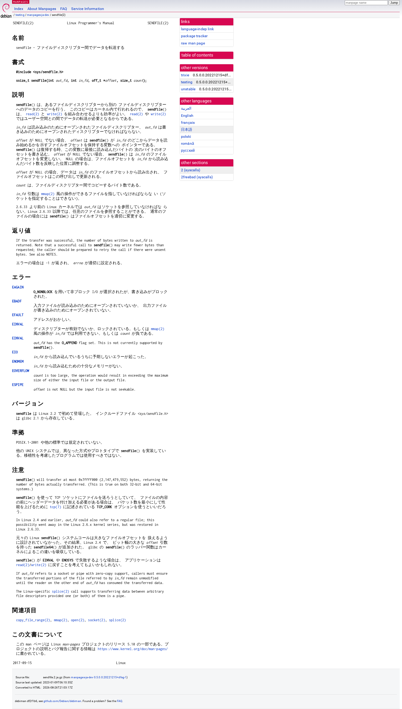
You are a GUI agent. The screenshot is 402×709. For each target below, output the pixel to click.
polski (186, 136)
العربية (186, 108)
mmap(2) (47, 194)
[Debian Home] (6, 9)
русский (188, 150)
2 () (190, 170)
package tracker (194, 36)
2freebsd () (197, 177)
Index (18, 9)
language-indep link (197, 29)
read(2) (32, 114)
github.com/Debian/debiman (62, 701)
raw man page (193, 43)
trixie (185, 75)
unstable (188, 89)
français (188, 122)
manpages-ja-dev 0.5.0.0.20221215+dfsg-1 (99, 677)
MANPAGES (20, 1)
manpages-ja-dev (38, 15)
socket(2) (96, 620)
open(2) (77, 620)
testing (20, 15)
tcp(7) (55, 507)
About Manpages (41, 9)
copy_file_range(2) (33, 620)
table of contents (197, 55)
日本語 (186, 129)
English (187, 115)
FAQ (63, 9)
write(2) (54, 114)
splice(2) (60, 591)
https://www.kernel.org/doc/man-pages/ (133, 649)
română (187, 143)
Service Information (87, 9)
